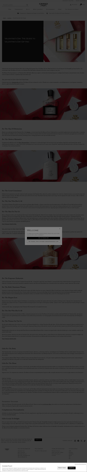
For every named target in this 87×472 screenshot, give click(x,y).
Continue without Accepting (80, 464)
